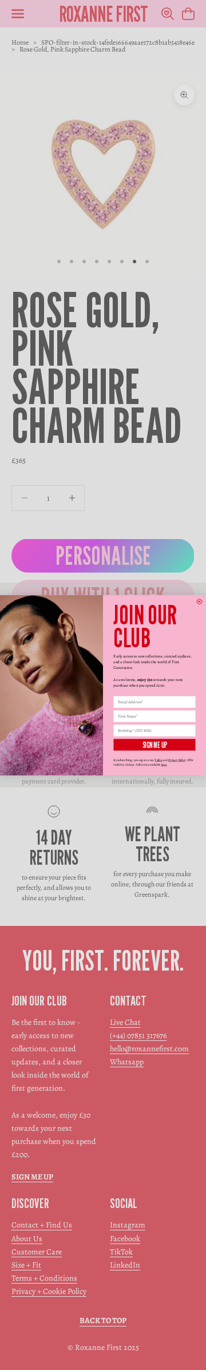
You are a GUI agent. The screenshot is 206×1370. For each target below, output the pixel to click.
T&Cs (158, 760)
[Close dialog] (199, 601)
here (164, 764)
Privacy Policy (176, 760)
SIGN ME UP (154, 745)
